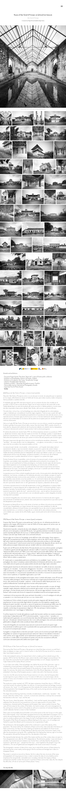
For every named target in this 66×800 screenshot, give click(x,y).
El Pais (6, 388)
